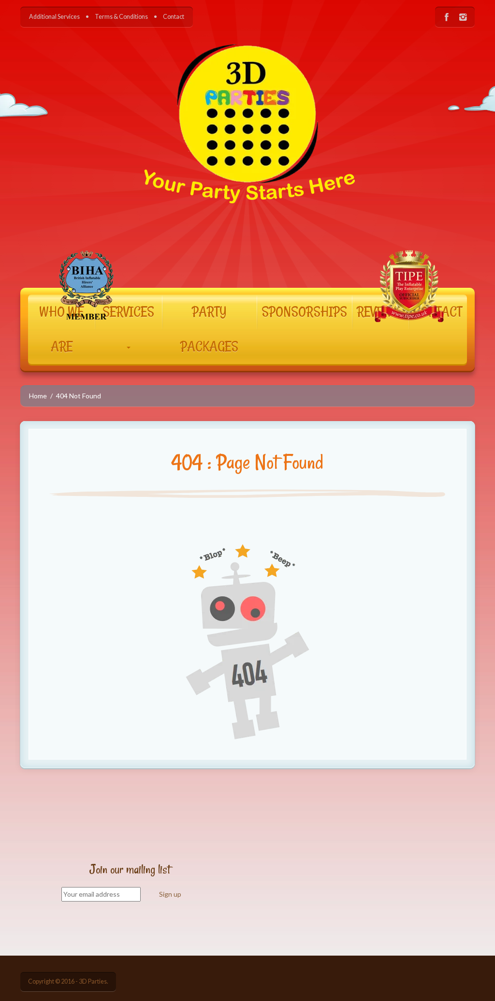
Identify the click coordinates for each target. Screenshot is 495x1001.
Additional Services (54, 16)
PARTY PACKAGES (209, 329)
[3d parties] (247, 150)
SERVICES (128, 312)
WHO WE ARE (61, 329)
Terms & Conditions (121, 16)
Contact (173, 16)
